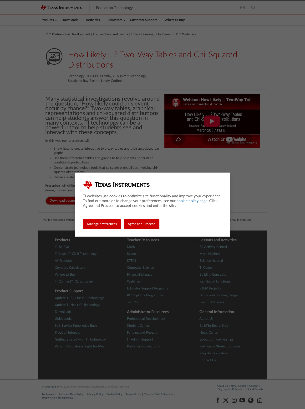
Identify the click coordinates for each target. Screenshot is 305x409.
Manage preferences (102, 224)
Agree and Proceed (141, 224)
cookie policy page (192, 201)
